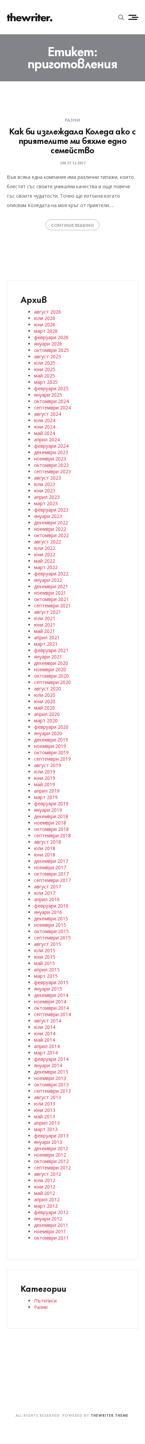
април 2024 (47, 439)
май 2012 (44, 1193)
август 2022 (47, 541)
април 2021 (47, 637)
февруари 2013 (51, 1135)
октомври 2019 (51, 752)
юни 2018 (44, 854)
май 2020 (44, 708)
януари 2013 (48, 1142)
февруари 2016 (51, 905)
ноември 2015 (50, 925)
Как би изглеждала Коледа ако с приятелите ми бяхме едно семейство (72, 140)
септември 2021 (52, 605)
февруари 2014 (51, 1059)
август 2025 (47, 356)
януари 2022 (48, 580)
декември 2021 (51, 586)
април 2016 (47, 899)
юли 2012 (44, 1180)
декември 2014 (51, 995)
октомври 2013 (51, 1084)
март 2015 (46, 976)
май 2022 (44, 561)
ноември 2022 (50, 529)
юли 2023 (44, 484)
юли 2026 (44, 318)
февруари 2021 (51, 650)
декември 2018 (51, 816)
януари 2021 (48, 656)
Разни (73, 119)
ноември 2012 (50, 1155)
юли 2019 (44, 771)
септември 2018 (52, 835)
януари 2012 (48, 1218)
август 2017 (47, 886)
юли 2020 (44, 695)
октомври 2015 (51, 931)
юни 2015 (44, 957)
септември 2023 (52, 471)
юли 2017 (44, 893)
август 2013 (47, 1097)
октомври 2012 (51, 1161)
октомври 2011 (51, 1238)
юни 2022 (44, 554)
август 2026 (47, 312)
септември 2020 (52, 682)
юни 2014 (44, 1033)
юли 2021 (44, 618)
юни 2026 (44, 324)
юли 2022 (44, 548)
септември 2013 (52, 1091)
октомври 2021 (51, 599)
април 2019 (47, 791)
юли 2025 (44, 363)
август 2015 (47, 944)
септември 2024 (52, 407)
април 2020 (47, 714)
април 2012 (47, 1199)
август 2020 (47, 688)
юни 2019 (44, 778)
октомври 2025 (51, 350)
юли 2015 (44, 950)
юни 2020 (44, 701)
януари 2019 (48, 810)
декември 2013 (51, 1072)
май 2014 (44, 1040)
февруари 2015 (51, 982)
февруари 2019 (51, 803)
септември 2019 (52, 759)
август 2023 (47, 478)
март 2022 (46, 567)
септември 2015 (52, 937)
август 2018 (47, 842)
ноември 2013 (50, 1078)
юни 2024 (44, 427)
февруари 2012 (51, 1212)
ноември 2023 (50, 458)
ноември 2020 (50, 669)
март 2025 (46, 382)
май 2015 (44, 963)
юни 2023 (44, 490)
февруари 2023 (51, 510)
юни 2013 (44, 1110)
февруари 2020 (51, 727)
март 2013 (46, 1129)
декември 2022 (51, 522)
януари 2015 (48, 989)
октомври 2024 (51, 401)
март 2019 (46, 797)
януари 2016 (48, 912)
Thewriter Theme (109, 1415)
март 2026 (46, 331)
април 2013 (47, 1123)
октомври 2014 (51, 1008)
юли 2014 (44, 1027)
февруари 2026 (51, 337)
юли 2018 (44, 848)
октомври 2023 (51, 465)
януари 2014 (48, 1065)
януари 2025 (48, 395)
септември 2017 (52, 880)
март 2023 (46, 503)
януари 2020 (48, 733)
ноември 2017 (50, 867)
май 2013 (44, 1116)
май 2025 (44, 375)
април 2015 (47, 969)
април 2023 (47, 497)
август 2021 (47, 612)
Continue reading (72, 225)
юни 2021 (44, 624)
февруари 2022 (51, 573)
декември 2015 (51, 918)
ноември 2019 (50, 746)
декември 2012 (51, 1148)
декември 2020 (51, 663)
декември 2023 (51, 452)
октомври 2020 (51, 676)
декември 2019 (51, 739)
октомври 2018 (51, 829)
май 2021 (44, 631)
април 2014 (47, 1046)
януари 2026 (48, 343)
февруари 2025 (51, 388)
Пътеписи (45, 1300)
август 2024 (47, 414)
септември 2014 (52, 1014)
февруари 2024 (51, 446)
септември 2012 (52, 1167)
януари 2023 (48, 516)
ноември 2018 (50, 822)
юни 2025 (44, 369)
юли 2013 (44, 1103)
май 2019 (44, 784)
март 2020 (46, 720)
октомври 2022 (51, 535)
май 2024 (44, 433)
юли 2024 (44, 420)
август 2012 (47, 1174)
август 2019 (47, 765)
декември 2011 (51, 1225)
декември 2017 (51, 861)
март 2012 (46, 1206)
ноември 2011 (50, 1231)
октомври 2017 (51, 874)
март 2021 (46, 644)
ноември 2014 (50, 1001)
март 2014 (46, 1052)
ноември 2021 (50, 593)
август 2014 (47, 1020)
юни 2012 (44, 1187)
